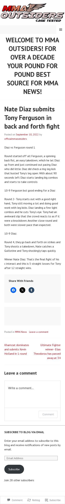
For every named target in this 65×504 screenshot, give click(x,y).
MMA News (21, 331)
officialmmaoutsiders (15, 138)
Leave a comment (38, 331)
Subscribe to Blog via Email (24, 432)
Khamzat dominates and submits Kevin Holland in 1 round (16, 349)
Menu (60, 29)
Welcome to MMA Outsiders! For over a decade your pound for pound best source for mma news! (32, 66)
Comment (48, 414)
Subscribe (14, 469)
